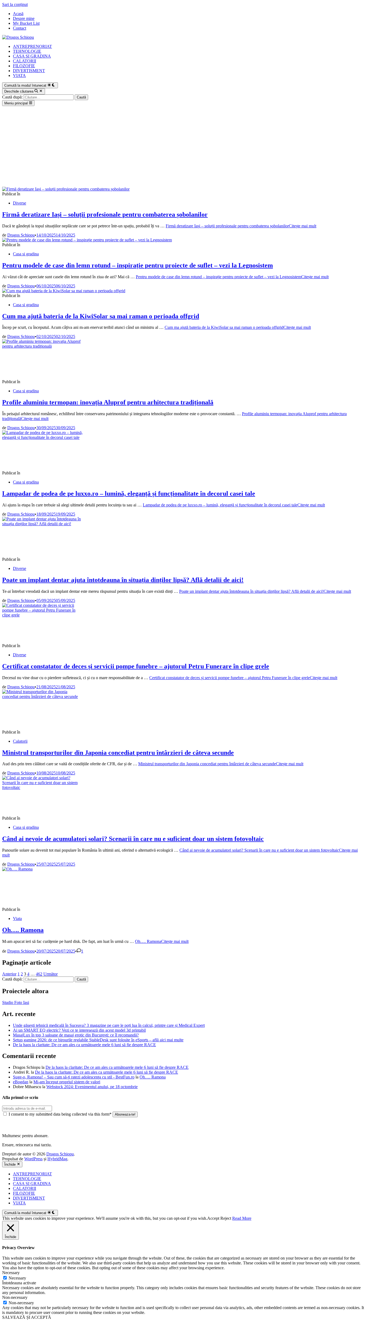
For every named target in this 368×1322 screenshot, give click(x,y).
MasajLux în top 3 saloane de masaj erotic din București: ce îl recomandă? (76, 1035)
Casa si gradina (26, 254)
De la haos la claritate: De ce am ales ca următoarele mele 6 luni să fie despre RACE (84, 1044)
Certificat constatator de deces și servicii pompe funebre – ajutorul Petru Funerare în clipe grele (135, 666)
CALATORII (24, 61)
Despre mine (23, 18)
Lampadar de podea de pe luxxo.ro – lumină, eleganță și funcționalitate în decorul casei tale (128, 493)
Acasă (18, 13)
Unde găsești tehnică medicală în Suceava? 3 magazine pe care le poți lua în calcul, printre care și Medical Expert (109, 1025)
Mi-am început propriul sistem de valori (66, 1082)
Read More (241, 1218)
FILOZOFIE (24, 66)
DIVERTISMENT (29, 70)
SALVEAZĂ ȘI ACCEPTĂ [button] (26, 1317)
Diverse (19, 203)
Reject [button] (225, 1218)
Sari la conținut (15, 4)
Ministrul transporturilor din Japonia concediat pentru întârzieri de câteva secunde (118, 752)
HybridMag (57, 1159)
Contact (19, 28)
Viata (17, 918)
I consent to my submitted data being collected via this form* (60, 1114)
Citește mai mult (241, 226)
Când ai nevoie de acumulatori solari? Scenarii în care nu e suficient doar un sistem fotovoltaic (133, 838)
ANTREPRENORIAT (32, 46)
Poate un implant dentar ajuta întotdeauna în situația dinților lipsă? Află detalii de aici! (123, 579)
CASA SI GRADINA (32, 56)
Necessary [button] (11, 1272)
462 (39, 974)
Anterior (9, 974)
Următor (50, 974)
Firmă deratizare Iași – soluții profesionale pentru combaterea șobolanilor (105, 214)
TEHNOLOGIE (27, 51)
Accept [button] (213, 1218)
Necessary (17, 1278)
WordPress (33, 1159)
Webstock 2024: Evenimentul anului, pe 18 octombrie (92, 1086)
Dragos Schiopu (21, 235)
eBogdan (20, 1082)
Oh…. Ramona (23, 929)
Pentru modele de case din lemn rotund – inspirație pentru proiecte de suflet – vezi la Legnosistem (137, 265)
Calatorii (20, 741)
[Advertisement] (184, 146)
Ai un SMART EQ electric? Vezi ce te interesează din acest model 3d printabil (79, 1030)
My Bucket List (26, 23)
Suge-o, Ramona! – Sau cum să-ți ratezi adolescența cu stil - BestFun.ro (73, 1077)
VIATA (19, 75)
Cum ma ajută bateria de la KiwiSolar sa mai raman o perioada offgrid (100, 316)
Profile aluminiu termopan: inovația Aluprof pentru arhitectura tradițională (107, 402)
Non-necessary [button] (14, 1297)
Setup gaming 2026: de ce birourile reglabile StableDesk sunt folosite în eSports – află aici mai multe (98, 1040)
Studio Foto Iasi (15, 1002)
